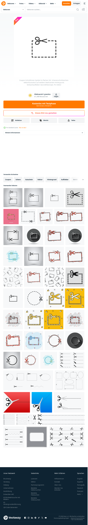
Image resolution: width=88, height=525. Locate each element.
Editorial (42, 3)
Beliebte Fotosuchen (35, 494)
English (78, 479)
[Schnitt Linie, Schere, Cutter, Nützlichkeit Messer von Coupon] (71, 360)
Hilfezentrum (59, 479)
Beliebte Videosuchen (35, 499)
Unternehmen (8, 488)
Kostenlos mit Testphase (44, 104)
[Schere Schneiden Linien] (9, 419)
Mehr (52, 3)
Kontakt (57, 482)
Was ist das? (22, 128)
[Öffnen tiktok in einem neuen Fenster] (39, 518)
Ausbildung (7, 491)
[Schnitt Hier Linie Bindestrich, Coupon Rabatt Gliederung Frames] (69, 380)
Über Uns (57, 485)
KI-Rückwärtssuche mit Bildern (11, 498)
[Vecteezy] (3, 3)
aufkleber (64, 179)
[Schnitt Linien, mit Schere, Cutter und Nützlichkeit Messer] (66, 437)
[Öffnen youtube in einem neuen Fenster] (46, 518)
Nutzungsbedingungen (59, 518)
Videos (31, 3)
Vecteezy (6, 482)
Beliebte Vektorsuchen (36, 489)
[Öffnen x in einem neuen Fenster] (42, 518)
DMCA (33, 482)
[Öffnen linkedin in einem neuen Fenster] (32, 518)
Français (79, 491)
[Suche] (77, 9)
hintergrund (51, 179)
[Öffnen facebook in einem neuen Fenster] (25, 518)
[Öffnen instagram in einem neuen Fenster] (28, 518)
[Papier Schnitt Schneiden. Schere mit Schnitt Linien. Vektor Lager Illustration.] (16, 402)
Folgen (56, 96)
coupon (8, 179)
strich (75, 179)
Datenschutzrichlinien (76, 518)
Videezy (6, 485)
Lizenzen (34, 479)
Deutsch (78, 488)
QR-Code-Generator (10, 507)
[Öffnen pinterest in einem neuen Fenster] (35, 518)
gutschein (29, 179)
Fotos (21, 3)
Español (78, 482)
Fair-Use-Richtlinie (75, 519)
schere (18, 179)
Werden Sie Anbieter (58, 489)
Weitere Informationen (12, 133)
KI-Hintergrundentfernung (12, 503)
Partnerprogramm (37, 485)
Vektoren (10, 3)
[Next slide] (79, 179)
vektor (39, 179)
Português (79, 485)
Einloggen (76, 3)
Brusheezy (7, 479)
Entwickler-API (8, 494)
